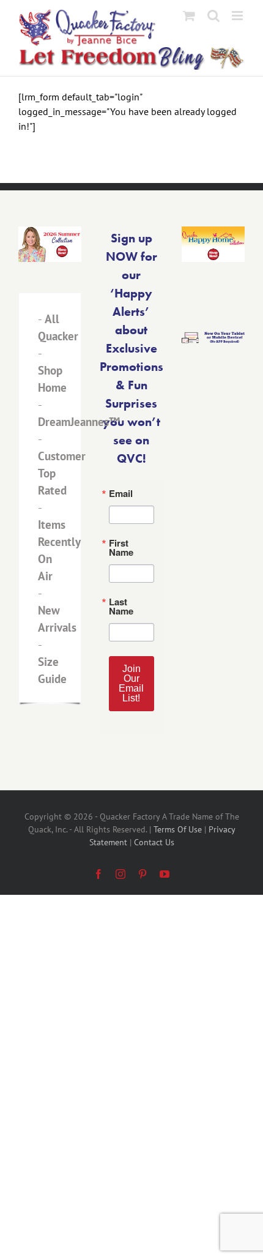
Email (40, 568)
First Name (52, 628)
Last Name (51, 688)
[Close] (239, 482)
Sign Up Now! (132, 758)
